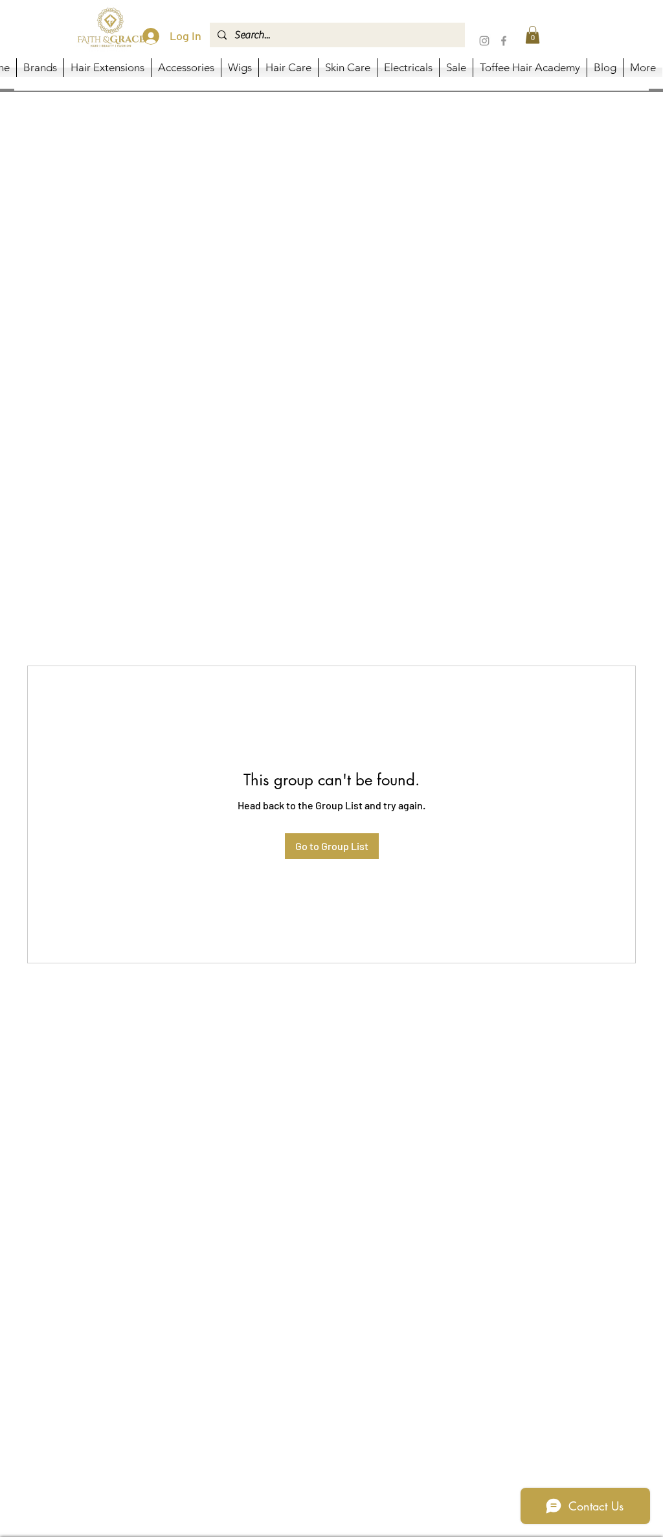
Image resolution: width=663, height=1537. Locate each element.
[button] (532, 34)
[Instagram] (484, 40)
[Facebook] (503, 40)
